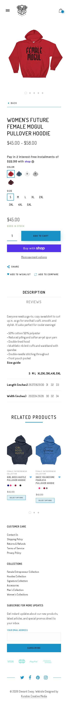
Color (11, 167)
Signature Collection (17, 580)
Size (9, 191)
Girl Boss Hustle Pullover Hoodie (16, 478)
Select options (16, 498)
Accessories (13, 585)
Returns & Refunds (16, 543)
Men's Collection (15, 589)
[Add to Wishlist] (30, 477)
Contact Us (12, 534)
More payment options (34, 257)
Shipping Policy (15, 539)
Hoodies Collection (16, 576)
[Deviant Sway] (22, 10)
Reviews (34, 302)
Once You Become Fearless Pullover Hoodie (45, 480)
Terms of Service (15, 548)
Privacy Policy (14, 552)
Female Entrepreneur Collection (23, 571)
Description (34, 292)
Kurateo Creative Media (34, 696)
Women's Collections (17, 594)
